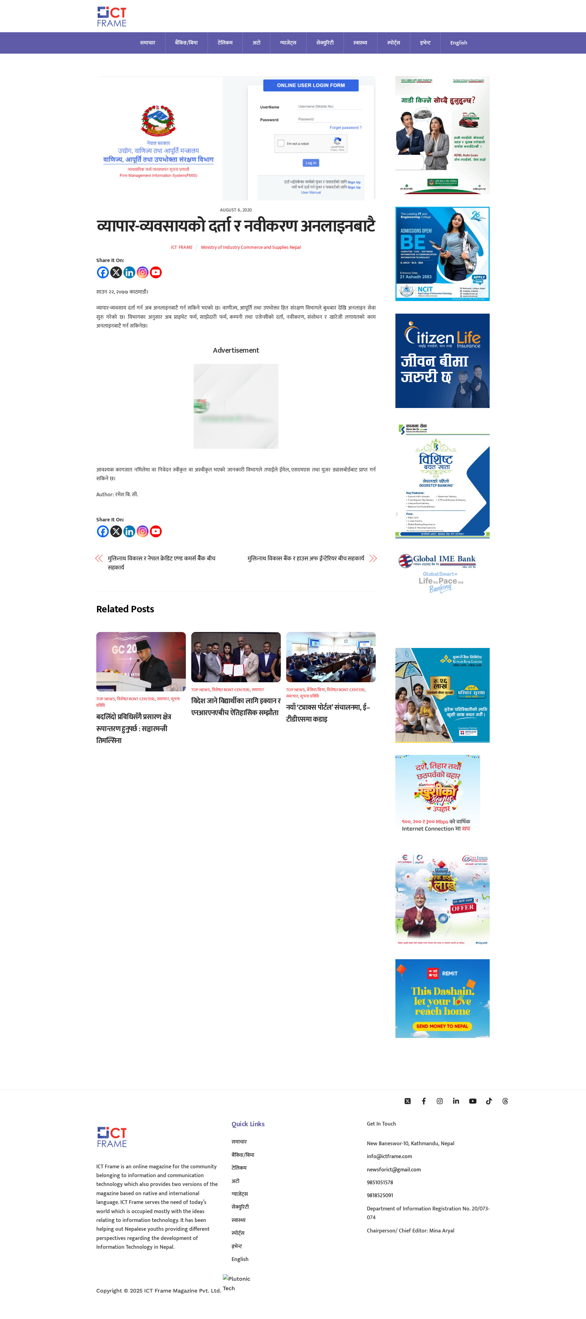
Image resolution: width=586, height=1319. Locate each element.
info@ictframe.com (389, 1156)
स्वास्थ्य (360, 43)
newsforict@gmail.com (394, 1169)
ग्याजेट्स (288, 43)
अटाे (256, 43)
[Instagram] (143, 272)
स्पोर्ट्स (393, 43)
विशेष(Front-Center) (136, 698)
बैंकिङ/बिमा (186, 43)
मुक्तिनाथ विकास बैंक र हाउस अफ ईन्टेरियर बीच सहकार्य (306, 558)
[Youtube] (156, 272)
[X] (116, 272)
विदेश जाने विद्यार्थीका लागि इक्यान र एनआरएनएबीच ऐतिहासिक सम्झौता (236, 707)
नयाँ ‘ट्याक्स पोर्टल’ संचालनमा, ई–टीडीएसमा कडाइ (328, 713)
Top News (105, 698)
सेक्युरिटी (325, 43)
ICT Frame (182, 247)
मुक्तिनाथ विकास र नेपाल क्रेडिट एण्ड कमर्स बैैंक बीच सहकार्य (161, 563)
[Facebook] (103, 272)
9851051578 (380, 1182)
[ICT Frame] (111, 30)
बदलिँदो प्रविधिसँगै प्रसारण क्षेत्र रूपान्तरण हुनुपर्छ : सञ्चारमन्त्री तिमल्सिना (133, 729)
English (458, 43)
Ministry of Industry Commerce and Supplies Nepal (251, 247)
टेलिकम (225, 43)
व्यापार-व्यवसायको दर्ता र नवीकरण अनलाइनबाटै (236, 226)
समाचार (147, 43)
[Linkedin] (129, 272)
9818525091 (380, 1195)
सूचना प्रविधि (309, 696)
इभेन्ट (425, 43)
